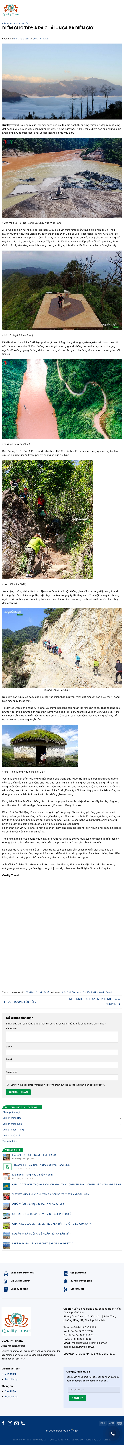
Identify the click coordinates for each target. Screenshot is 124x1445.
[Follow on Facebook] (3, 1423)
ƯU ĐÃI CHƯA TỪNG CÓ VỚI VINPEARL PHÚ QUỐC (42, 1214)
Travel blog (11, 1379)
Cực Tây (86, 992)
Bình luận (12, 1028)
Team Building (10, 1141)
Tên (9, 1046)
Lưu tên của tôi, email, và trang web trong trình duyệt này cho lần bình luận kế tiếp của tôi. (58, 1084)
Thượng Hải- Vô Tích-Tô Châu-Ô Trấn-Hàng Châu (42, 1164)
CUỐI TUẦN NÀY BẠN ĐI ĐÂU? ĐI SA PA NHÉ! (38, 1204)
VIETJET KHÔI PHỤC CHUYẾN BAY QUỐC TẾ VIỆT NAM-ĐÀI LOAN (50, 1194)
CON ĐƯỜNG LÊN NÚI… (21, 1001)
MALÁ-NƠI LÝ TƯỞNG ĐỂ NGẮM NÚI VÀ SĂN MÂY (41, 1233)
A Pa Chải (66, 992)
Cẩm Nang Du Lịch (11, 23)
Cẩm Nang (76, 992)
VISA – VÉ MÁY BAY (74, 1440)
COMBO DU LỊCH (93, 1440)
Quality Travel (40, 39)
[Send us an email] (16, 1423)
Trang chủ (19, 1440)
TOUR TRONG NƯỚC (36, 1440)
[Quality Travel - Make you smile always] (11, 9)
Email (9, 1059)
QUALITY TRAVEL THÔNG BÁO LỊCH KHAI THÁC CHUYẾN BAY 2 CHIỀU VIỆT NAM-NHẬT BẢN (66, 1184)
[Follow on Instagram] (10, 1423)
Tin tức (25, 23)
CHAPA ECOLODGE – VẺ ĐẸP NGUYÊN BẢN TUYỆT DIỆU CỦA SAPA (51, 1223)
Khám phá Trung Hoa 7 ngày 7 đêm (32, 1174)
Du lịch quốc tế (11, 1135)
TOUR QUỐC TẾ (56, 1440)
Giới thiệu (10, 1373)
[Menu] (120, 9)
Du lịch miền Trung (13, 1129)
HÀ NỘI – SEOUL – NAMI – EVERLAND (34, 1155)
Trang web (11, 1072)
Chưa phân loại (11, 1111)
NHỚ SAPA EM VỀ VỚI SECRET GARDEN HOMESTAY (42, 1243)
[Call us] (23, 1423)
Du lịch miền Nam (12, 1123)
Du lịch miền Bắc (11, 1117)
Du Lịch (94, 992)
